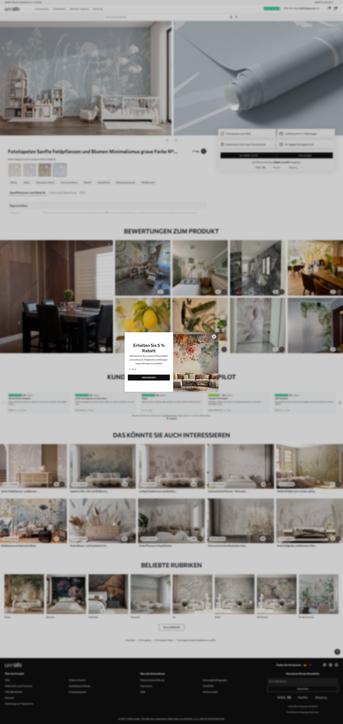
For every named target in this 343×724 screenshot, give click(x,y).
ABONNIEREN (149, 377)
